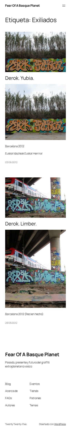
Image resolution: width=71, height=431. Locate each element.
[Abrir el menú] (64, 6)
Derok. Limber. (21, 223)
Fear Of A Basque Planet (22, 5)
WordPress (60, 424)
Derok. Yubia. (19, 78)
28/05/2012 (11, 322)
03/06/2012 (11, 162)
